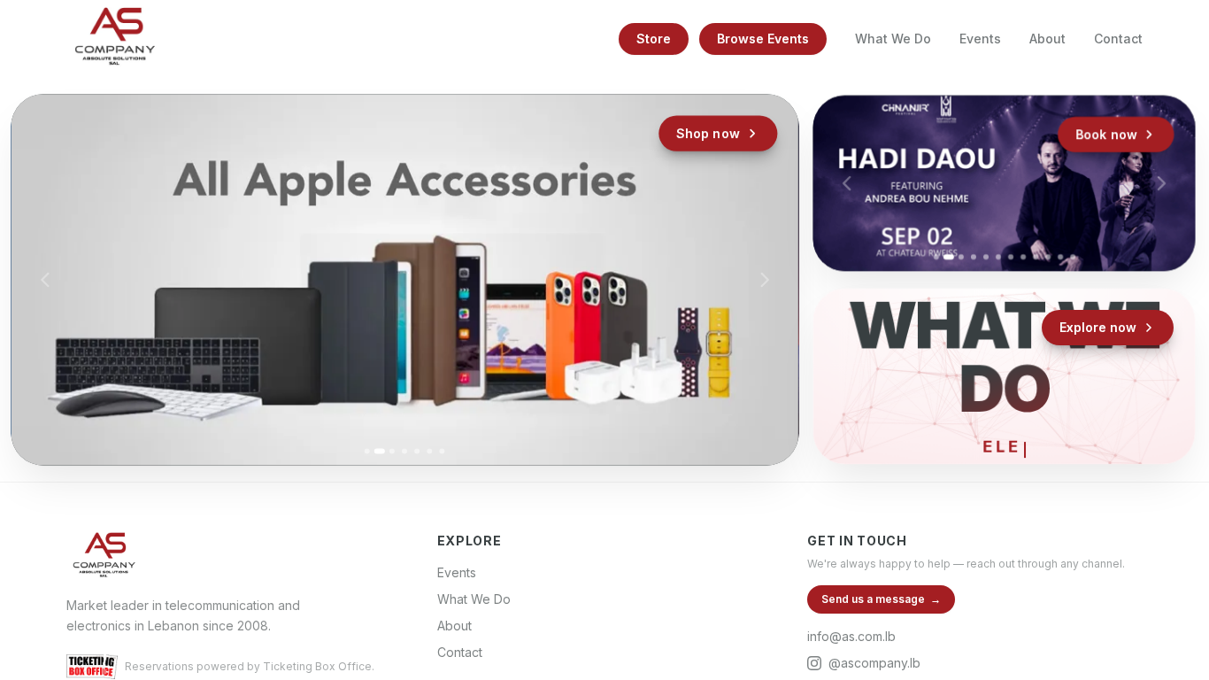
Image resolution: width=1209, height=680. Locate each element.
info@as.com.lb (851, 636)
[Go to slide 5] (417, 451)
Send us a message (881, 599)
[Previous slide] (45, 279)
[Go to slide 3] (392, 451)
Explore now (1097, 327)
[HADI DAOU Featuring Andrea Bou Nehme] (1004, 183)
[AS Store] (405, 280)
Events (980, 38)
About (1047, 38)
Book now (1105, 134)
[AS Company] (114, 39)
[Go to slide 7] (442, 451)
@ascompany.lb (874, 662)
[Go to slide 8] (1022, 257)
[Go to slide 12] (1072, 257)
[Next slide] (763, 279)
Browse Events (763, 38)
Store (653, 38)
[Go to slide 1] (367, 451)
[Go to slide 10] (1048, 257)
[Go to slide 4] (404, 451)
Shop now (707, 133)
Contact (1118, 38)
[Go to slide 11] (1060, 257)
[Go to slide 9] (1034, 257)
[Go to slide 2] (379, 451)
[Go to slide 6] (429, 451)
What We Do (893, 38)
